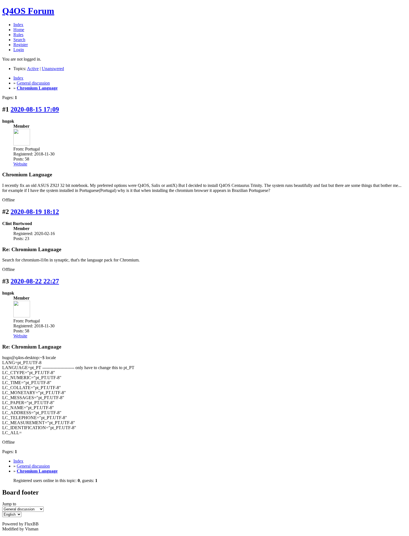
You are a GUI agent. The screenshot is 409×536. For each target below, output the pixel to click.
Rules (18, 34)
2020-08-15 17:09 (35, 109)
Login (18, 49)
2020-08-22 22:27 (35, 281)
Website (20, 164)
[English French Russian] (11, 514)
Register (20, 44)
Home (18, 29)
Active (33, 68)
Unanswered (53, 68)
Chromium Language (37, 88)
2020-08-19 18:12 (35, 211)
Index (18, 24)
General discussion (33, 83)
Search (19, 39)
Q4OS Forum (28, 11)
